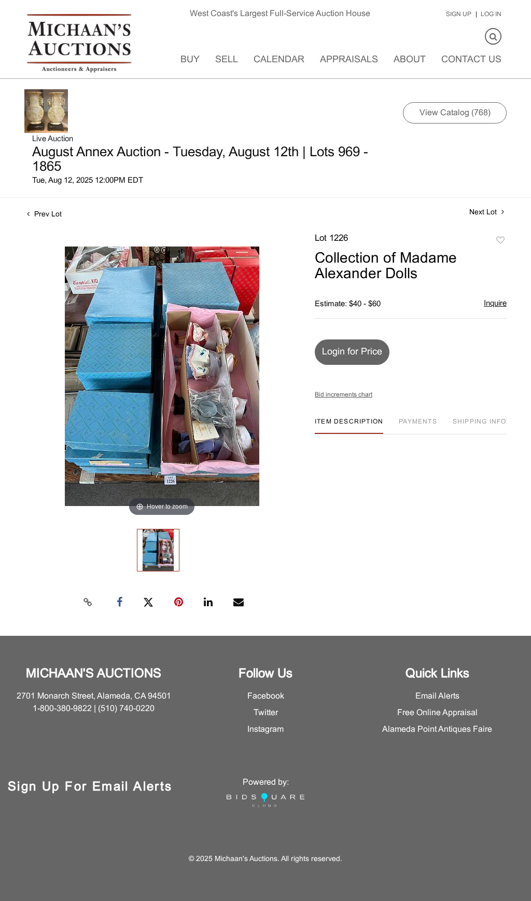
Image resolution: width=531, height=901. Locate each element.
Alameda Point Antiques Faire (437, 729)
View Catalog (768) (455, 113)
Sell (226, 60)
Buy (190, 60)
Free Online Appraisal (437, 713)
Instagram (265, 729)
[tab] (349, 425)
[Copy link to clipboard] (88, 602)
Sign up (458, 14)
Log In (491, 14)
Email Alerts (437, 696)
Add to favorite (500, 241)
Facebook (265, 696)
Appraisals (349, 60)
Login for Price (352, 352)
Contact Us (471, 60)
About (410, 60)
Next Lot (484, 212)
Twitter (266, 713)
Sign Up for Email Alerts (90, 787)
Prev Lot (47, 214)
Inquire (495, 303)
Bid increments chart (343, 395)
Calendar (279, 60)
